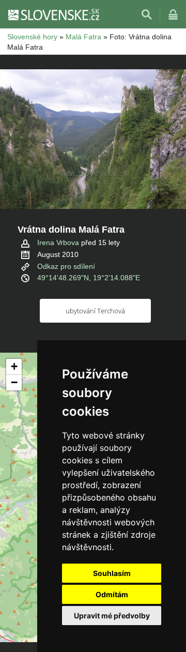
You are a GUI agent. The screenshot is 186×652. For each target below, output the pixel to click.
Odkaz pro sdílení (66, 266)
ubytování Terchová (95, 310)
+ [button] (14, 366)
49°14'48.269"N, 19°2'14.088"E (88, 278)
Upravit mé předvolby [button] (112, 615)
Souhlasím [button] (112, 573)
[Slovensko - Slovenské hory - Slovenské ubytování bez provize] (53, 14)
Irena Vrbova (58, 242)
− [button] (14, 382)
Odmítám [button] (112, 594)
